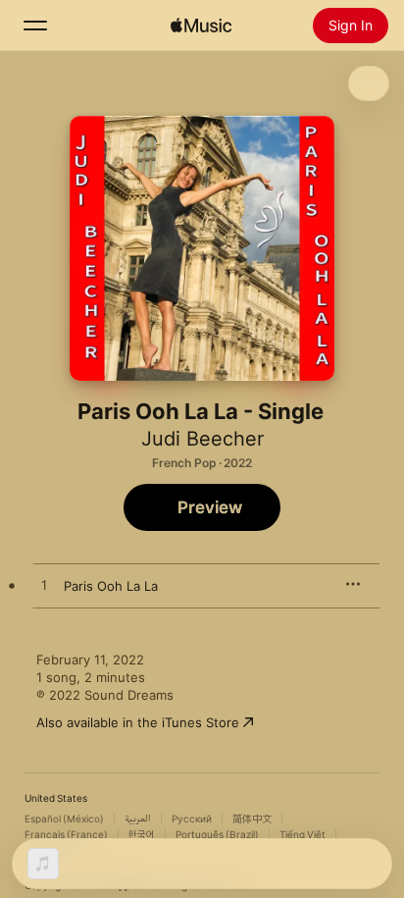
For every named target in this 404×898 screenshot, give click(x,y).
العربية (138, 818)
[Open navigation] (35, 25)
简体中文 (252, 818)
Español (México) (64, 818)
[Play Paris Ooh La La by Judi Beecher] (44, 586)
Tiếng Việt (302, 834)
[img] (201, 25)
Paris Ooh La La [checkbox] (111, 586)
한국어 (141, 834)
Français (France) (66, 834)
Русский (192, 818)
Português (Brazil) (217, 834)
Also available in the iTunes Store (137, 722)
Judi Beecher (202, 438)
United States (56, 798)
